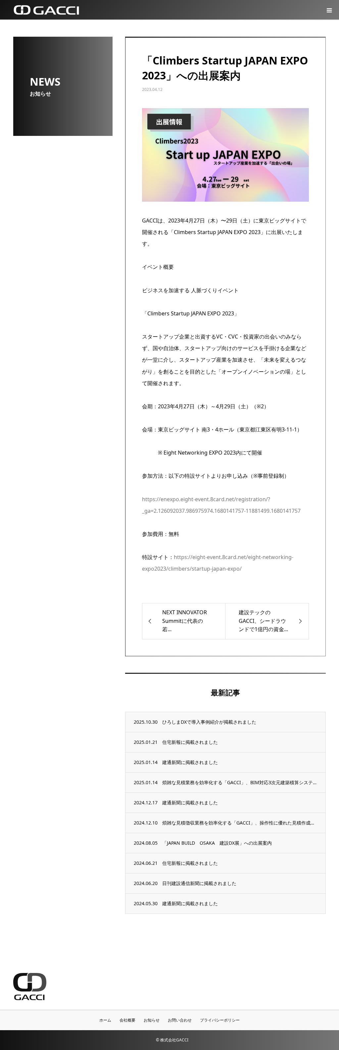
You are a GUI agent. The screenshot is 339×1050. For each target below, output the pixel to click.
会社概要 (127, 1020)
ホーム (105, 1020)
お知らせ (152, 1020)
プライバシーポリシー (220, 1020)
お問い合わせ (180, 1020)
